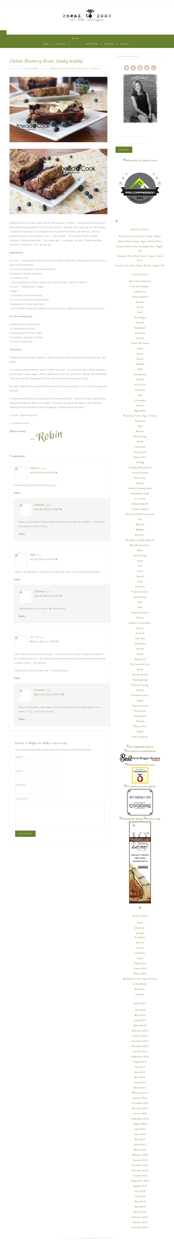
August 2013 (140, 1124)
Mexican (140, 525)
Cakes (140, 349)
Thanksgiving (140, 680)
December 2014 (140, 1041)
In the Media (92, 44)
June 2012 (140, 1197)
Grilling (140, 463)
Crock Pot (140, 385)
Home (46, 44)
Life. (140, 519)
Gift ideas (140, 447)
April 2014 (140, 1083)
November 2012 (140, 1171)
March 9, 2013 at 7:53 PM (44, 642)
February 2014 (140, 1093)
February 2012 (140, 1217)
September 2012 (140, 1181)
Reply (17, 492)
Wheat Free (140, 727)
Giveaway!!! (140, 452)
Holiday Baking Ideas (140, 488)
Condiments (140, 375)
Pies (140, 566)
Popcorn (140, 576)
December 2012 (140, 1165)
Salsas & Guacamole (140, 623)
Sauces (140, 628)
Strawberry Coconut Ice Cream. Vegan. (140, 236)
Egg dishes (140, 411)
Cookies (140, 380)
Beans (140, 307)
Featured (140, 421)
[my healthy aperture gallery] (140, 786)
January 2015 (140, 1036)
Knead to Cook (87, 15)
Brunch (140, 338)
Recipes (76, 38)
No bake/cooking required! (140, 540)
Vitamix (140, 721)
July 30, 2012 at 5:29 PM (44, 473)
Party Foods (140, 556)
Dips (140, 395)
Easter (140, 406)
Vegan (140, 701)
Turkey (140, 690)
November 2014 (140, 1046)
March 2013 (140, 1150)
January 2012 (140, 1222)
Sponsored (140, 659)
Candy (140, 354)
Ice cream (140, 499)
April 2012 (140, 1207)
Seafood (140, 633)
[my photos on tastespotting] (140, 751)
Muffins (140, 530)
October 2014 (140, 1052)
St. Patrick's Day (140, 664)
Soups (140, 654)
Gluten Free (140, 457)
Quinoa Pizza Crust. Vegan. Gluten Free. (140, 241)
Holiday (140, 483)
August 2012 (140, 1186)
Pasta (140, 561)
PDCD (110, 1238)
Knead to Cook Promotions (140, 514)
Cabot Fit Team (140, 343)
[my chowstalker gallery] (131, 818)
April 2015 (140, 1020)
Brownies (140, 333)
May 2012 (140, 1202)
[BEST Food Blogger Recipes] (140, 760)
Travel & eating (140, 685)
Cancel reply (59, 743)
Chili (140, 369)
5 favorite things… (140, 287)
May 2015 (140, 1015)
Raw (140, 602)
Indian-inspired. (140, 504)
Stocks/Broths (140, 675)
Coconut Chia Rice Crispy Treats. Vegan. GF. (140, 266)
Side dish (140, 639)
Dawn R (35, 468)
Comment (21, 799)
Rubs (140, 607)
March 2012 (140, 1212)
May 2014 (140, 1077)
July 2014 (140, 1067)
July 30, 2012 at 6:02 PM (48, 509)
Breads (53, 68)
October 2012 (140, 1176)
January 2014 (140, 1098)
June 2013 (140, 1134)
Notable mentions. (140, 545)
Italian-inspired (140, 509)
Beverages (140, 318)
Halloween (140, 478)
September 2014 (140, 1057)
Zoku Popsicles (140, 737)
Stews (140, 670)
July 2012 (140, 1191)
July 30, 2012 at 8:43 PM (48, 596)
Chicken (140, 364)
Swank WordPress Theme (91, 1238)
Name (19, 757)
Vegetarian (82, 68)
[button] (3, 32)
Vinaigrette (140, 716)
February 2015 (140, 1031)
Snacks (71, 68)
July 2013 (140, 1129)
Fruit (140, 442)
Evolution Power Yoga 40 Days (140, 416)
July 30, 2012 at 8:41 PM (44, 559)
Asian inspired (140, 297)
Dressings (140, 400)
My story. (140, 535)
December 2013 (140, 1103)
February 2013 (140, 1155)
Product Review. (140, 592)
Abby (33, 555)
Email (19, 771)
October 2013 (140, 1114)
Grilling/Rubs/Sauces (140, 468)
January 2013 (140, 1160)
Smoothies (140, 644)
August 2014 (140, 1062)
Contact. (124, 44)
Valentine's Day (140, 695)
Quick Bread (140, 597)
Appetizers (140, 292)
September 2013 (140, 1119)
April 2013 (140, 1145)
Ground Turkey (140, 473)
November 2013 (140, 1109)
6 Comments (95, 68)
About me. (60, 44)
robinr (39, 505)
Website (21, 785)
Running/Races (140, 613)
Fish (140, 426)
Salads (140, 618)
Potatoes (140, 587)
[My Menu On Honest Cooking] (140, 814)
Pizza (140, 571)
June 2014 (140, 1072)
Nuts (140, 551)
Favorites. (109, 44)
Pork (140, 582)
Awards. (140, 302)
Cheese (140, 359)
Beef (140, 312)
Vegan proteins (140, 706)
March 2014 (140, 1088)
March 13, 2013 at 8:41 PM (49, 695)
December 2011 (140, 1228)
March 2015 (140, 1026)
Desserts (62, 68)
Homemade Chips (140, 494)
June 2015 (140, 1010)
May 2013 (140, 1140)
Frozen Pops (140, 437)
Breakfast (140, 328)
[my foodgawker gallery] (140, 746)
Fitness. (140, 431)
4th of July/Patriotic (140, 281)
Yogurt (140, 732)
